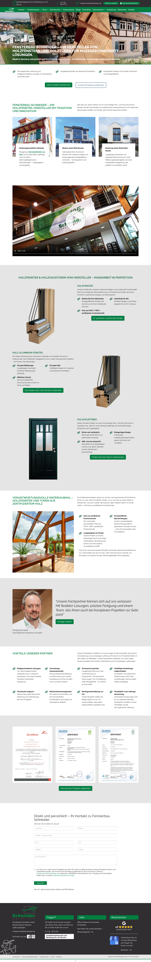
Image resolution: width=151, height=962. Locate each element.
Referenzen (122, 10)
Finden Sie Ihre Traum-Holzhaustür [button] (108, 457)
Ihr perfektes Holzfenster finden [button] (108, 318)
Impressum (16, 957)
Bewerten (124, 950)
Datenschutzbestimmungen (64, 875)
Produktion (86, 10)
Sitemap (59, 957)
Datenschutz (44, 957)
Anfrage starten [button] (64, 621)
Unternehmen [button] (98, 10)
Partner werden (111, 3)
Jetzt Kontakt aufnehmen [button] (59, 85)
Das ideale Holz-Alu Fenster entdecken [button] (43, 390)
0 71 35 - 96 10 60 (63, 3)
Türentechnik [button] (55, 10)
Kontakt (131, 10)
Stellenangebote (83, 932)
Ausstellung (111, 10)
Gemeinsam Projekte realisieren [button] (76, 788)
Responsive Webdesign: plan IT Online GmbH (123, 956)
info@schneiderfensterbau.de (90, 3)
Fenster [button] (21, 10)
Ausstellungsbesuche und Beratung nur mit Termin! (32, 3)
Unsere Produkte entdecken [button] (91, 85)
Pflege (78, 10)
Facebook (29, 938)
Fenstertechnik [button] (33, 10)
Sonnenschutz (68, 10)
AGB (52, 957)
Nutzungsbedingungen (30, 957)
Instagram (33, 938)
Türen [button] (44, 10)
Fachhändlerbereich (130, 3)
